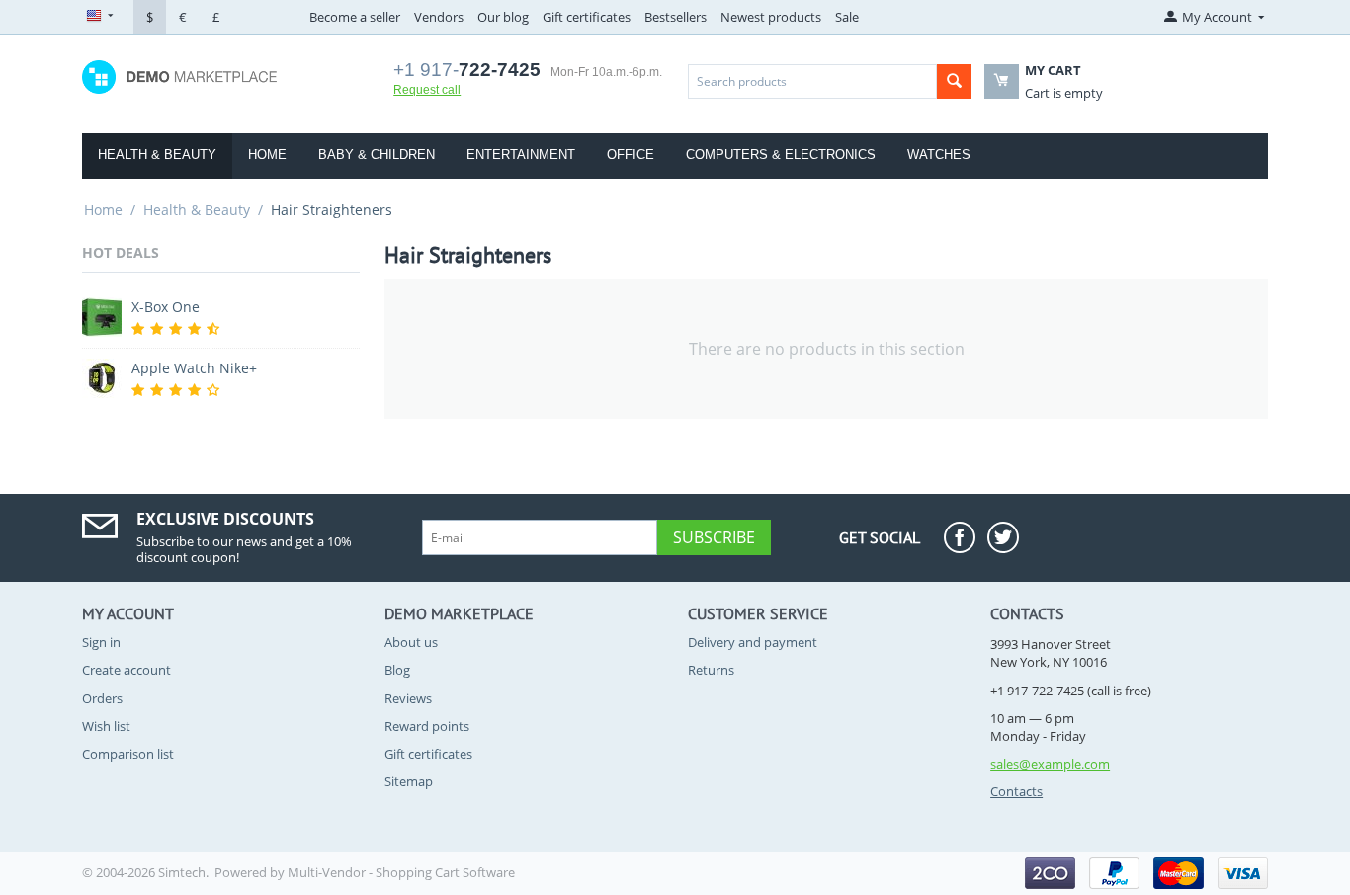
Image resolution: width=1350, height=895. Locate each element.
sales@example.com (1050, 764)
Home (267, 154)
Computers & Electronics (781, 154)
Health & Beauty (157, 154)
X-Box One (165, 306)
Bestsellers (675, 17)
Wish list (106, 726)
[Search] (954, 81)
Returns (711, 670)
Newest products (770, 17)
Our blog (503, 17)
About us (411, 642)
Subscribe (714, 537)
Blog (397, 670)
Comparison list (128, 754)
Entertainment (520, 154)
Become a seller (354, 17)
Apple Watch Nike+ (194, 368)
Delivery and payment (752, 642)
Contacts (1016, 791)
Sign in (101, 642)
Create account (126, 670)
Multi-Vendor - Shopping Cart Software (401, 872)
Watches (938, 154)
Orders (102, 698)
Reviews (408, 698)
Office (630, 154)
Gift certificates (587, 17)
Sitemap (408, 781)
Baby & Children (376, 154)
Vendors (439, 17)
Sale (847, 17)
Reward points (426, 726)
